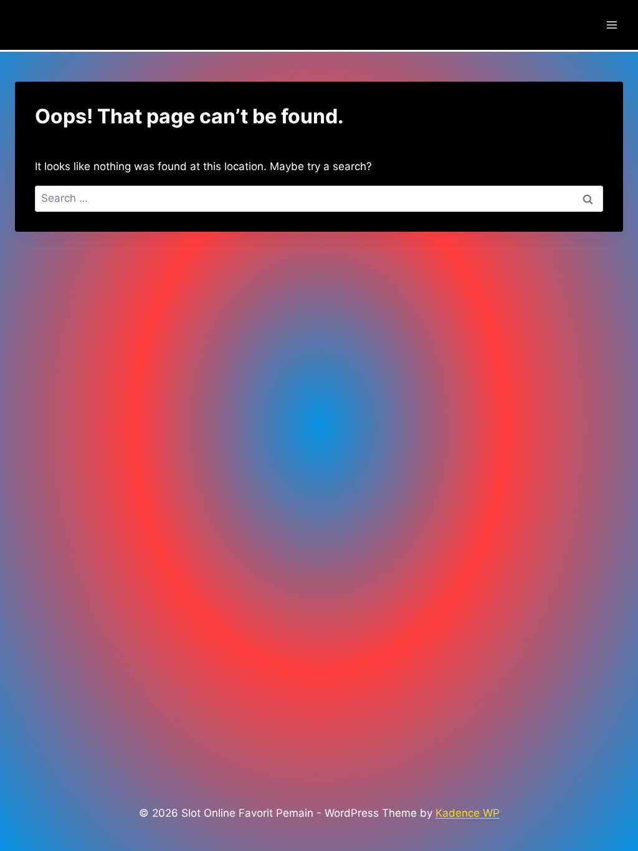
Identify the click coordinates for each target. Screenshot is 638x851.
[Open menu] (611, 24)
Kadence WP (468, 813)
